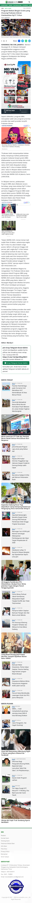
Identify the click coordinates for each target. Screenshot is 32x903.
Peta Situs (4, 849)
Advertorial (4, 5)
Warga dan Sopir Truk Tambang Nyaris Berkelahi (15, 821)
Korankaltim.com (22, 897)
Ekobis (10, 5)
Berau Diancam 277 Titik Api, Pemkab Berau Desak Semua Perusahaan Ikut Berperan (15, 438)
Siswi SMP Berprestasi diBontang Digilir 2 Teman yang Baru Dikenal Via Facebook (15, 753)
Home (2, 8)
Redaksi (3, 835)
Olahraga (25, 5)
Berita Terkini (8, 8)
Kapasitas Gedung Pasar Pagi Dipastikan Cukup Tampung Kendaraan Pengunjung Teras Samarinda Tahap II (16, 507)
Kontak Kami (5, 838)
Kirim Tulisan (5, 857)
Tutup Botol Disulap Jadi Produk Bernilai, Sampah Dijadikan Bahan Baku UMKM (14, 656)
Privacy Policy (5, 851)
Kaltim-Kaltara (17, 5)
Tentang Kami (5, 841)
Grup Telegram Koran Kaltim (17, 363)
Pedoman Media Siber (8, 843)
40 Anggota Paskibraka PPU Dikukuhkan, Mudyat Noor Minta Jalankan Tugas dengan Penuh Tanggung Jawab (13, 585)
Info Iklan (4, 846)
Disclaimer (4, 854)
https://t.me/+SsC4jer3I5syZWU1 (15, 357)
